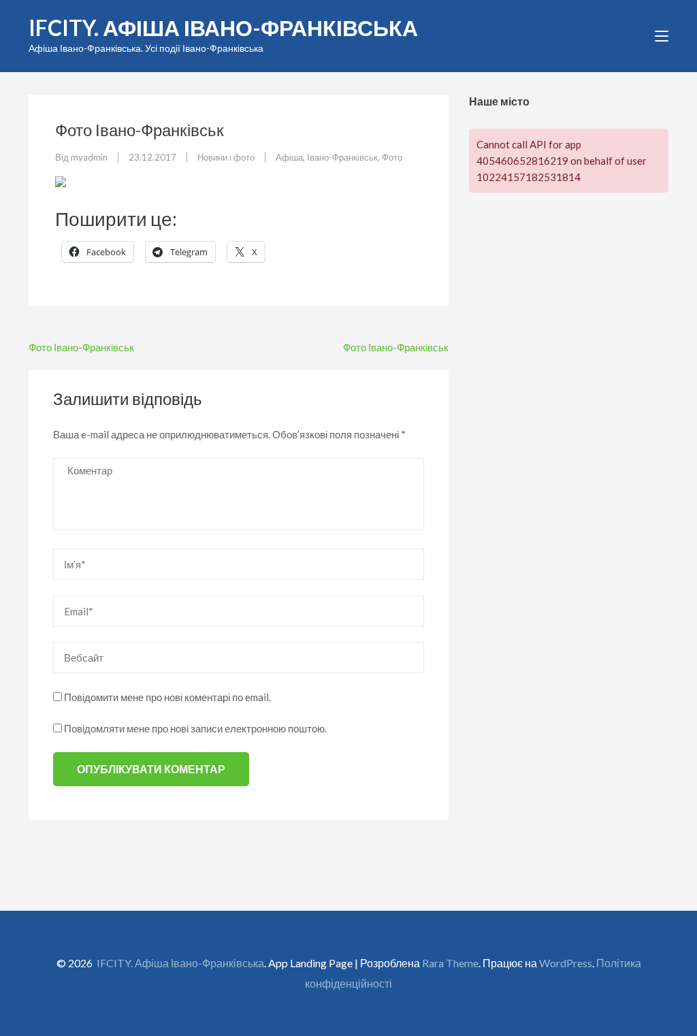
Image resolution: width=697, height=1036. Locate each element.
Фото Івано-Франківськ (81, 347)
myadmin (89, 157)
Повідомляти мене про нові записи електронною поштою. (195, 728)
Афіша (289, 157)
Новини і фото (226, 157)
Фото (392, 157)
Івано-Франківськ (342, 157)
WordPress (565, 962)
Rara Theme (450, 962)
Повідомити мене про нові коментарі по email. (167, 697)
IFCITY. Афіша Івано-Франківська (223, 27)
